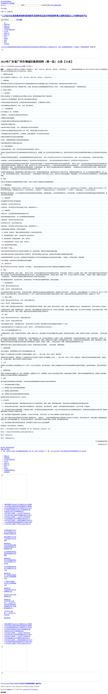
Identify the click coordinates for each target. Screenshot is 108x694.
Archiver (6, 683)
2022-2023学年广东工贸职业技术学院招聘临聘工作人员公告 (68, 451)
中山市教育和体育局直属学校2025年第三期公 (18, 522)
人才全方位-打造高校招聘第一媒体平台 (29, 683)
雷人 (4, 447)
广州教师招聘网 (84, 47)
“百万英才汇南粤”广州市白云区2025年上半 (18, 524)
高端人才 (6, 26)
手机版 (11, 683)
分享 (5, 449)
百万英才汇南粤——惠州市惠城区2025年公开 (18, 520)
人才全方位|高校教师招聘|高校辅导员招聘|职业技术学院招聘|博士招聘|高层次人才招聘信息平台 (29, 47)
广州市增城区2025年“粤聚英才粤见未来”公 (17, 518)
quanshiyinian (18, 66)
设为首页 (3, 1)
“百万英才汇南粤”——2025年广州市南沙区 (17, 513)
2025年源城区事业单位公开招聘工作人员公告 (18, 508)
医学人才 (6, 35)
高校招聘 (6, 28)
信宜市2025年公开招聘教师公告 (14, 511)
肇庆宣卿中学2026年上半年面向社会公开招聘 (18, 504)
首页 (7, 24)
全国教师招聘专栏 (67, 47)
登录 (49, 5)
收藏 (2, 449)
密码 (22, 5)
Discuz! (9, 689)
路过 (2, 447)
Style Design (34, 689)
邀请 (8, 449)
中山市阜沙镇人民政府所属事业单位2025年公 (18, 515)
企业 (5, 36)
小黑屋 (16, 683)
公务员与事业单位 (9, 29)
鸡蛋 (12, 447)
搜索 (17, 19)
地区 (5, 42)
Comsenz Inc (25, 689)
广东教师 (76, 47)
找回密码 (58, 5)
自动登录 (44, 5)
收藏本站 (8, 1)
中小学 (6, 31)
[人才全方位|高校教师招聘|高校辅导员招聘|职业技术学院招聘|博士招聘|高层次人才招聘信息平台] (44, 16)
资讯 (5, 40)
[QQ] (2, 683)
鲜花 (10, 447)
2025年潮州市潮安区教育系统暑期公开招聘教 (18, 506)
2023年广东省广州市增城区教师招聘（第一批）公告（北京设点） (25, 451)
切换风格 (12, 3)
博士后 (6, 38)
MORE (105, 453)
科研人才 (6, 33)
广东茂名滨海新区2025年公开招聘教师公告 (17, 509)
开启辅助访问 (5, 3)
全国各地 (6, 472)
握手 (7, 447)
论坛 (6, 44)
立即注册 (53, 5)
